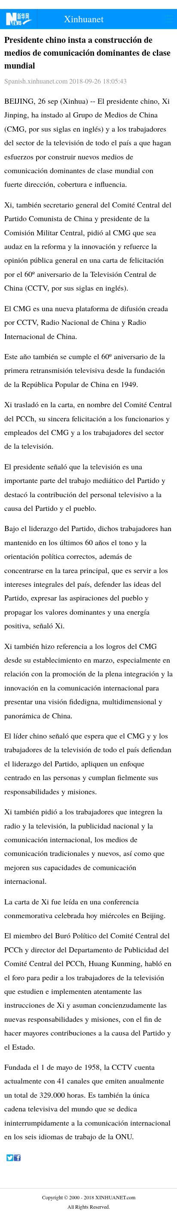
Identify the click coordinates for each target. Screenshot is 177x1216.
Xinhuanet (84, 18)
